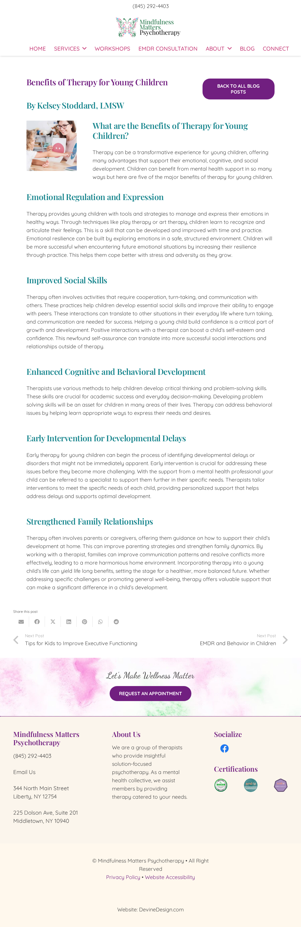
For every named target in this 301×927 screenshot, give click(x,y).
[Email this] (21, 621)
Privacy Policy (123, 877)
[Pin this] (85, 621)
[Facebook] (224, 749)
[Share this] (37, 621)
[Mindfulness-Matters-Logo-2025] (148, 26)
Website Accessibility (170, 877)
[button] (84, 48)
